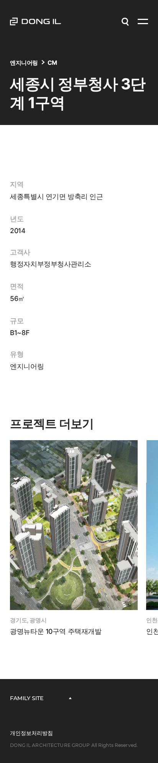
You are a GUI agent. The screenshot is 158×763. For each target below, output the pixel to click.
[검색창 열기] (125, 21)
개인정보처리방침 (31, 733)
